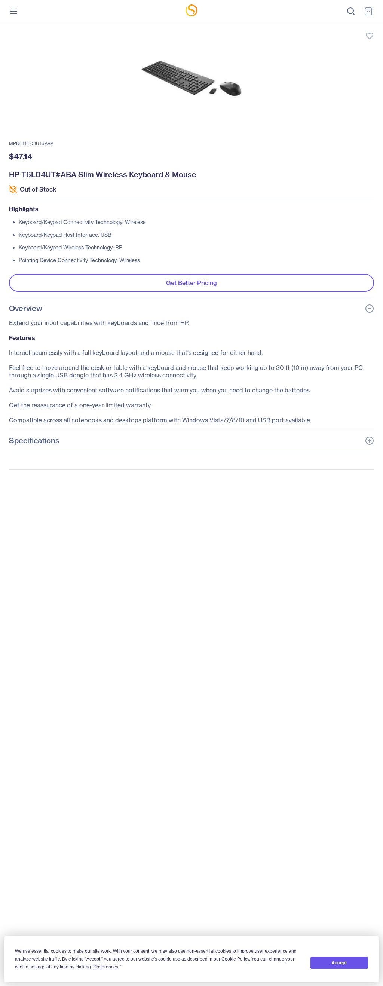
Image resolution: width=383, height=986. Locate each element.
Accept (339, 962)
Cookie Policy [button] (235, 959)
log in (334, 28)
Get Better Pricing (191, 283)
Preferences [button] (106, 967)
